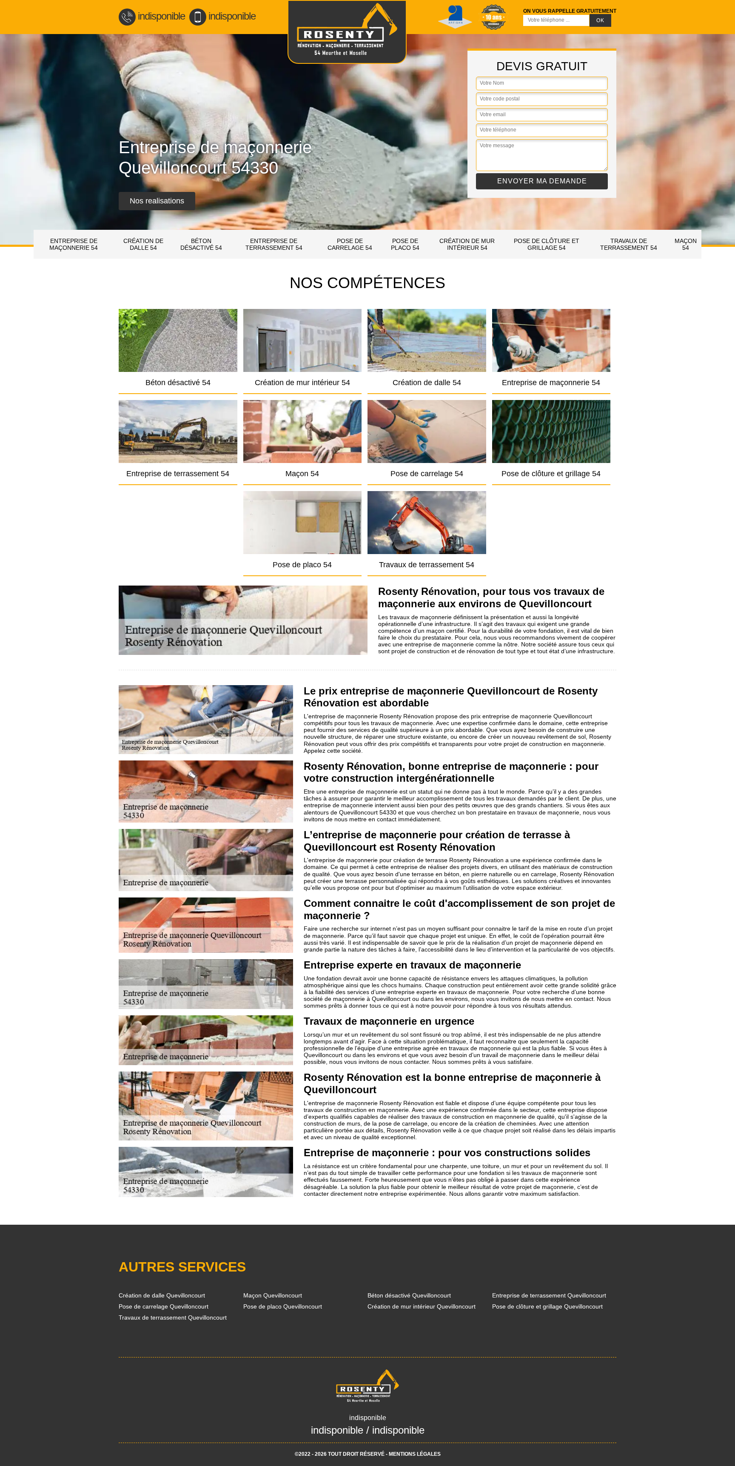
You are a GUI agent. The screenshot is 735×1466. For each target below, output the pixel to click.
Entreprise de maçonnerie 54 (73, 244)
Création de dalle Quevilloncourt (162, 1295)
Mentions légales (415, 1454)
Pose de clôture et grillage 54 (546, 244)
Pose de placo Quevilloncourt (282, 1306)
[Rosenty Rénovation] (347, 32)
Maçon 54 (686, 244)
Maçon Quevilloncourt (272, 1295)
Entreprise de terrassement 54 (273, 244)
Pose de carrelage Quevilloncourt (163, 1306)
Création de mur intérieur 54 (467, 244)
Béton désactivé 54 (201, 244)
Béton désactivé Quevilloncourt (409, 1295)
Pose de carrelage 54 (350, 244)
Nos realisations (157, 201)
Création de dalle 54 (143, 244)
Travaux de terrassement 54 (628, 244)
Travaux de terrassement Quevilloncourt (173, 1317)
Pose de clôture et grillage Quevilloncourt (547, 1306)
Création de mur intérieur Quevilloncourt (422, 1306)
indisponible (161, 16)
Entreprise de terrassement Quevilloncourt (549, 1295)
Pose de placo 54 (405, 244)
